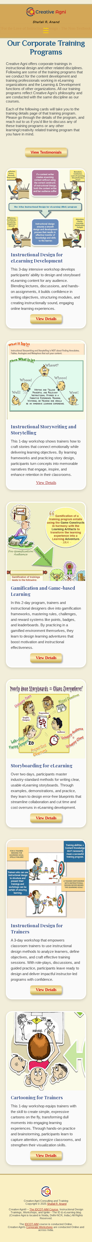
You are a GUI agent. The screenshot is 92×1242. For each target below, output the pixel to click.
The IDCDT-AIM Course (43, 1209)
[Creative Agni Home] (46, 15)
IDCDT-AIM (32, 1224)
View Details (46, 319)
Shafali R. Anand (56, 1203)
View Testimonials (46, 152)
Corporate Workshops (39, 1227)
